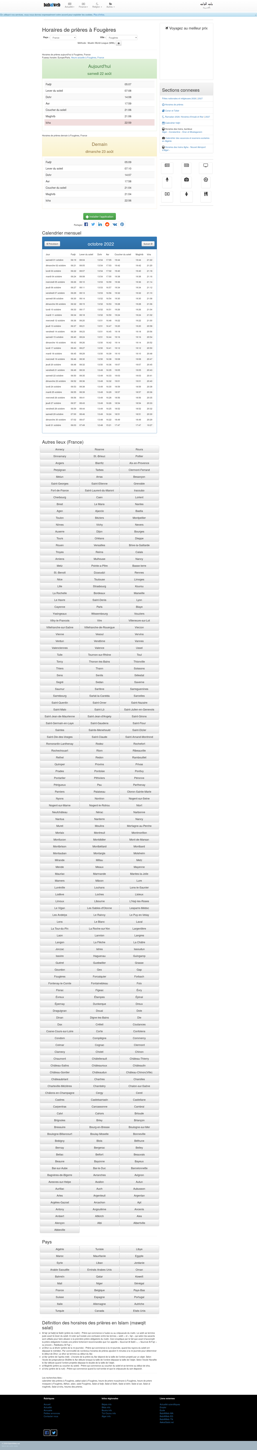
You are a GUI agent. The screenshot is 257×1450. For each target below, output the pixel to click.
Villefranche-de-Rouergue (99, 627)
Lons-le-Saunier (139, 887)
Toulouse (99, 579)
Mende (60, 867)
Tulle (59, 654)
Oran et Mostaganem (192, 131)
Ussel (139, 648)
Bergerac (99, 1147)
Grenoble (139, 483)
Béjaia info (107, 1404)
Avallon (99, 1182)
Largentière (139, 928)
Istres (99, 949)
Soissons (139, 668)
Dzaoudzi (99, 572)
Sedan (99, 682)
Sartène (99, 689)
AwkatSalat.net (167, 1422)
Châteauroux (99, 1065)
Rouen (60, 545)
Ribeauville (139, 750)
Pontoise (99, 771)
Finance (167, 198)
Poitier (139, 456)
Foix (139, 983)
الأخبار (186, 170)
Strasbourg (99, 586)
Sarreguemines (139, 689)
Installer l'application (101, 216)
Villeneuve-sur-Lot (139, 620)
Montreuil (99, 832)
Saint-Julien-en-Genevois (139, 709)
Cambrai (139, 1106)
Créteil (99, 1024)
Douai (99, 1010)
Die (139, 1017)
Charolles (139, 1079)
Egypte (139, 1256)
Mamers (60, 880)
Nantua (59, 819)
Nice (59, 579)
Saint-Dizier (139, 730)
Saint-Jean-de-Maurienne (60, 716)
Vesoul (99, 634)
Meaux (99, 867)
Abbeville (59, 1230)
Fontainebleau (99, 983)
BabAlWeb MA (166, 1413)
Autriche (139, 1304)
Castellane (139, 1099)
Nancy (139, 559)
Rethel (60, 757)
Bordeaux (99, 593)
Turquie (59, 1310)
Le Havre (59, 600)
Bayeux (139, 1161)
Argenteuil (99, 1195)
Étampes (99, 997)
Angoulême (99, 1209)
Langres (139, 935)
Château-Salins (60, 1065)
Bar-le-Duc (99, 1168)
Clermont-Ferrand (139, 470)
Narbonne (139, 812)
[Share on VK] (114, 224)
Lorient (139, 497)
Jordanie (139, 1263)
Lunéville (59, 887)
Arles (60, 1195)
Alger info (106, 1416)
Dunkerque (99, 1004)
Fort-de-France (60, 490)
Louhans (99, 887)
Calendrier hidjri (172, 122)
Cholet (99, 1052)
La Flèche (99, 942)
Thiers (60, 668)
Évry (139, 990)
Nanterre (99, 819)
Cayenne (59, 607)
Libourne (99, 901)
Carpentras (59, 1106)
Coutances (139, 1024)
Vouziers (139, 613)
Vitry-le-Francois (59, 620)
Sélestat (139, 675)
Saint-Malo (59, 709)
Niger (99, 1283)
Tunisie (99, 1249)
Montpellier (139, 518)
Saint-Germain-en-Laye (60, 723)
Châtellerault (99, 1058)
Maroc (60, 1256)
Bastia (139, 511)
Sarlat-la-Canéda (99, 696)
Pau (99, 785)
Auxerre (59, 531)
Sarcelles (139, 696)
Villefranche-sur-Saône (59, 627)
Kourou (139, 586)
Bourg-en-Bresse (99, 1127)
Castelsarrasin (99, 1099)
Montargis (99, 853)
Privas (139, 764)
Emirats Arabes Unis (99, 1269)
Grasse (139, 963)
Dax (59, 1024)
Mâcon (99, 880)
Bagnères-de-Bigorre (59, 1175)
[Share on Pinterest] (122, 224)
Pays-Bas (139, 1290)
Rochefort (139, 743)
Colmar (59, 1045)
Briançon (139, 1120)
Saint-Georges (59, 483)
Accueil (47, 1404)
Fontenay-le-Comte (59, 983)
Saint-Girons (139, 716)
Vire (99, 620)
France (60, 1290)
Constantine (174, 131)
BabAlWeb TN (166, 1419)
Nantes (139, 504)
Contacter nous (51, 1416)
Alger (164, 131)
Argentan (139, 1195)
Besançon (139, 476)
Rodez (99, 743)
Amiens (59, 559)
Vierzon (139, 627)
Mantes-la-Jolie (139, 874)
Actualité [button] (69, 6)
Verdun (59, 641)
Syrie (60, 1263)
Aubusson (139, 1188)
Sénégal (139, 1283)
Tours (60, 538)
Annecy (59, 449)
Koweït (139, 1276)
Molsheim (139, 853)
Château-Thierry (139, 1058)
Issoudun (139, 949)
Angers (59, 463)
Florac (60, 990)
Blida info (106, 1407)
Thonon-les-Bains (99, 661)
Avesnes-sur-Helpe (59, 1182)
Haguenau (99, 956)
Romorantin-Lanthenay (59, 743)
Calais (139, 552)
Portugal (139, 1297)
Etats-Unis (139, 1310)
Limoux (59, 901)
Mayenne (139, 867)
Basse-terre (139, 565)
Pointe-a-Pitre (99, 565)
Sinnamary (59, 456)
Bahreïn (59, 1276)
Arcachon (99, 1202)
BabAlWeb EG (166, 1416)
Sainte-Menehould (99, 730)
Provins (99, 764)
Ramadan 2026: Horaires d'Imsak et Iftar (183, 116)
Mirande (60, 860)
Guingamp (139, 956)
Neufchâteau (59, 812)
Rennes (139, 572)
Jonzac (59, 949)
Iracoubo (139, 490)
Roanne (99, 449)
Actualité (167, 170)
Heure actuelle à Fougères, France (87, 57)
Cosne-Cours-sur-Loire (59, 1031)
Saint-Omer (99, 702)
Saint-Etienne (99, 483)
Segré (59, 682)
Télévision (205, 170)
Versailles (99, 545)
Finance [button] (82, 6)
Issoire (60, 956)
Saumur (59, 689)
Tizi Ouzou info (109, 1413)
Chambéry (99, 1086)
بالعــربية (206, 7)
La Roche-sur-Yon (99, 928)
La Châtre (139, 942)
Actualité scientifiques (170, 1404)
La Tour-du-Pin (59, 928)
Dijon (99, 531)
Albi (99, 1223)
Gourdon (60, 969)
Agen (60, 511)
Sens (60, 675)
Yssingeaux (60, 613)
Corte (99, 1031)
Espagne (99, 1297)
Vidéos (186, 184)
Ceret (139, 1093)
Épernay (60, 1004)
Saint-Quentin (60, 702)
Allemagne (99, 1304)
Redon (99, 757)
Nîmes (60, 524)
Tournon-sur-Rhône (99, 654)
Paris (99, 607)
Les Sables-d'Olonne (99, 908)
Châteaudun (99, 1072)
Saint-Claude (99, 737)
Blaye (139, 607)
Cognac (99, 1045)
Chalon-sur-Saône (139, 1086)
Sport (205, 184)
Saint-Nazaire (139, 702)
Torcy (60, 661)
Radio (167, 184)
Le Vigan (59, 908)
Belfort (99, 1154)
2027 (200, 98)
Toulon (60, 518)
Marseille (139, 593)
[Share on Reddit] (107, 224)
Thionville (139, 661)
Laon (60, 935)
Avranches (99, 1175)
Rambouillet (139, 757)
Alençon (60, 1223)
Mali (59, 1283)
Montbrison (59, 846)
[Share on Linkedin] (100, 224)
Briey (99, 1120)
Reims (99, 552)
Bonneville (139, 1134)
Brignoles (59, 1120)
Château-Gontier (60, 1072)
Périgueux (60, 785)
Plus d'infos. (99, 14)
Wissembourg (99, 613)
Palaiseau (99, 791)
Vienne (60, 634)
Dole (139, 1010)
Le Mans (99, 504)
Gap (139, 969)
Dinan (59, 1017)
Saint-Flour (139, 723)
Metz (60, 565)
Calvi (60, 1113)
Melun (59, 476)
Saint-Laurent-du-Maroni (99, 490)
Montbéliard (99, 846)
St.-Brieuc (99, 456)
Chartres (99, 1079)
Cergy (99, 1093)
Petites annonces (52, 1413)
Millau (99, 860)
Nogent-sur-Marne (59, 805)
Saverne (139, 682)
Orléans (99, 538)
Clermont (139, 1045)
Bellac (59, 1154)
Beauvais (139, 1154)
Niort (139, 805)
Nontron (99, 798)
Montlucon (60, 839)
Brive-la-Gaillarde (139, 545)
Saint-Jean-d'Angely (99, 716)
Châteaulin (139, 1065)
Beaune (59, 1161)
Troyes (60, 552)
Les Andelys (60, 915)
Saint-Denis (99, 600)
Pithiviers (99, 778)
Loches (99, 894)
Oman (139, 1269)
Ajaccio (99, 511)
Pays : (46, 37)
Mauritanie (99, 1256)
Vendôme (99, 641)
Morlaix (59, 832)
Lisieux (139, 894)
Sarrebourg (59, 696)
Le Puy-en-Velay (139, 915)
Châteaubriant (59, 1079)
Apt (139, 1202)
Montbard (139, 846)
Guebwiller (99, 963)
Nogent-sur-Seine (139, 798)
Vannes (139, 641)
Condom (60, 1038)
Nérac (99, 812)
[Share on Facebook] (86, 224)
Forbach (139, 976)
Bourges (139, 531)
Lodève (59, 894)
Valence (99, 648)
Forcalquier (99, 976)
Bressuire (59, 1127)
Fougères (59, 976)
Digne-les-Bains (99, 1017)
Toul (139, 654)
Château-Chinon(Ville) (139, 1072)
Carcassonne (99, 1106)
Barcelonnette (139, 1168)
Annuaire (48, 1410)
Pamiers (60, 791)
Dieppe (139, 538)
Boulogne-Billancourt (59, 1134)
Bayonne (99, 1161)
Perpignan (60, 470)
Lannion (99, 935)
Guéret (60, 963)
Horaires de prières (173, 104)
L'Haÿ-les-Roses (139, 901)
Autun (139, 1182)
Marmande (99, 874)
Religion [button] (96, 6)
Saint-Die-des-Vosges (60, 737)
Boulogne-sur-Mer (139, 1127)
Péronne (139, 778)
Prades (59, 771)
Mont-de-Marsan (139, 839)
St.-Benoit (60, 572)
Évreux (60, 997)
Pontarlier (59, 778)
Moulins (99, 826)
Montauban (59, 853)
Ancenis (139, 1209)
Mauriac (60, 874)
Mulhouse (99, 559)
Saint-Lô (99, 709)
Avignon (139, 1175)
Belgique (99, 1290)
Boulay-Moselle (99, 1134)
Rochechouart (59, 750)
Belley (139, 1147)
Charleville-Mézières (60, 1086)
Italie (60, 1304)
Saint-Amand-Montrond (139, 737)
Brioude (139, 1113)
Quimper (60, 764)
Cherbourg (59, 497)
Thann (99, 668)
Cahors (99, 1113)
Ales (139, 1216)
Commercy (139, 1038)
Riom (99, 750)
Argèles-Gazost (60, 1202)
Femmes (186, 198)
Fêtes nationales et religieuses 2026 (179, 98)
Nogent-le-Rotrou (99, 805)
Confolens (139, 1031)
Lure (139, 880)
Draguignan (60, 1010)
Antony (60, 1209)
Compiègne (99, 1038)
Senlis (99, 675)
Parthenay (139, 785)
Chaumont (60, 1058)
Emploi (163, 1407)
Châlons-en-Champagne (59, 1093)
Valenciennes (60, 648)
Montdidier (99, 839)
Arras (99, 476)
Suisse (60, 1297)
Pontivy (139, 771)
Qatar (99, 1276)
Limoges (139, 579)
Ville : (103, 37)
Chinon (139, 1052)
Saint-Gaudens (99, 723)
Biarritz (99, 463)
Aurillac (59, 1188)
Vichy (99, 524)
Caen (99, 497)
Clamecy (60, 1052)
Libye (139, 1249)
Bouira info (107, 1410)
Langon (59, 942)
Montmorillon (139, 832)
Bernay (59, 1147)
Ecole (162, 1410)
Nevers (139, 524)
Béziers (99, 518)
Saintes (59, 730)
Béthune (139, 1141)
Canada (99, 1310)
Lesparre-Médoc (139, 908)
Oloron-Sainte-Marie (139, 791)
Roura (139, 449)
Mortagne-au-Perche (139, 826)
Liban (99, 1263)
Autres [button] (109, 6)
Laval (139, 921)
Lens (60, 921)
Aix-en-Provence (139, 463)
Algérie (60, 1249)
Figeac (99, 990)
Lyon (139, 600)
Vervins (139, 634)
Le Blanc (99, 921)
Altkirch (99, 1216)
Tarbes (99, 470)
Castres (59, 1099)
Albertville (139, 1223)
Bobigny (60, 1141)
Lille (59, 586)
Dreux (139, 1004)
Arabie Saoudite (59, 1269)
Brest (60, 504)
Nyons (60, 798)
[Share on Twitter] (93, 224)
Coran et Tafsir (172, 110)
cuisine (206, 198)
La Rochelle (60, 593)
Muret (59, 826)
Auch (99, 1188)
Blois (99, 1141)
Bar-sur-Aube (60, 1168)
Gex (99, 969)
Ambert (59, 1216)
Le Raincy (99, 915)
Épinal (139, 997)
